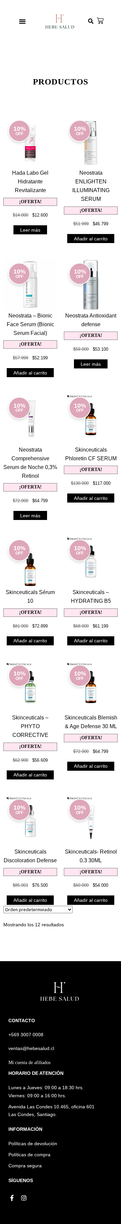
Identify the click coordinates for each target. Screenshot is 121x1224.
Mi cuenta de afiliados (29, 1062)
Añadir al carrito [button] (91, 238)
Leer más (30, 230)
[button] (22, 21)
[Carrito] (100, 20)
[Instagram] (24, 1198)
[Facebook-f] (11, 1198)
